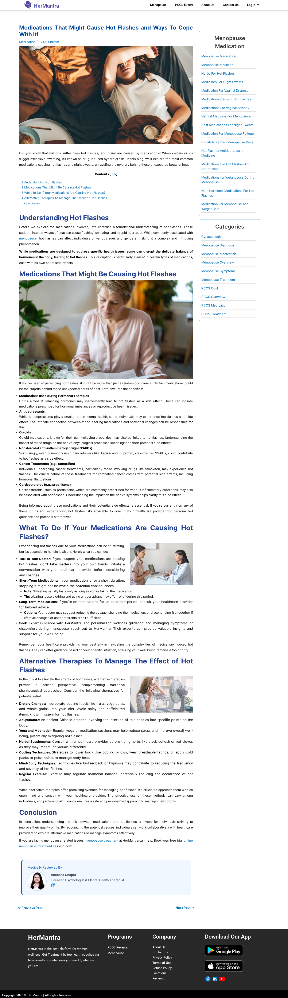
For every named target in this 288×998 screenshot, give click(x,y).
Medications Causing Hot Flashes (226, 99)
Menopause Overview (217, 262)
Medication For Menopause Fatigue (227, 134)
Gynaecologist (212, 237)
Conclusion (31, 203)
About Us (207, 5)
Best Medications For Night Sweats (227, 125)
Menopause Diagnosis (217, 245)
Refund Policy (162, 968)
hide (113, 174)
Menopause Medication (218, 56)
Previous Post (30, 907)
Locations (159, 973)
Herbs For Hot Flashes (218, 73)
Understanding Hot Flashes (42, 182)
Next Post (185, 907)
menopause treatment (101, 840)
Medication (27, 42)
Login (251, 5)
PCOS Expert (184, 5)
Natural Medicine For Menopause (226, 116)
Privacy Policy (162, 957)
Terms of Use (161, 963)
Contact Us (231, 5)
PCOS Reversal (118, 947)
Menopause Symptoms (218, 271)
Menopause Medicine (217, 65)
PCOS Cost (209, 288)
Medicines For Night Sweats (222, 82)
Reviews (158, 978)
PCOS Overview (213, 297)
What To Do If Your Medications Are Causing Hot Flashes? (63, 192)
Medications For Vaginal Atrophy (225, 108)
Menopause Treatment (218, 280)
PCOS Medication (214, 305)
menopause (28, 238)
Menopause (158, 5)
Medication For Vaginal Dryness (224, 91)
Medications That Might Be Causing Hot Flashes (56, 187)
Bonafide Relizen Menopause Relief (227, 142)
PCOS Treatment (213, 314)
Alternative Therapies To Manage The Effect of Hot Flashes (64, 198)
